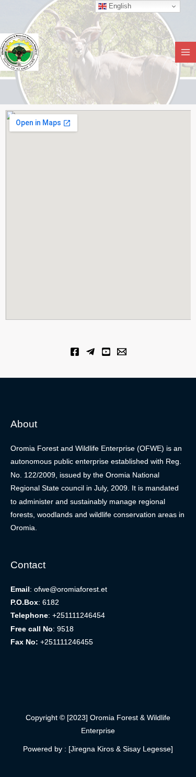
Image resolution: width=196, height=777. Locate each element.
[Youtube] (106, 351)
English (119, 6)
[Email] (121, 351)
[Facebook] (74, 351)
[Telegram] (90, 351)
